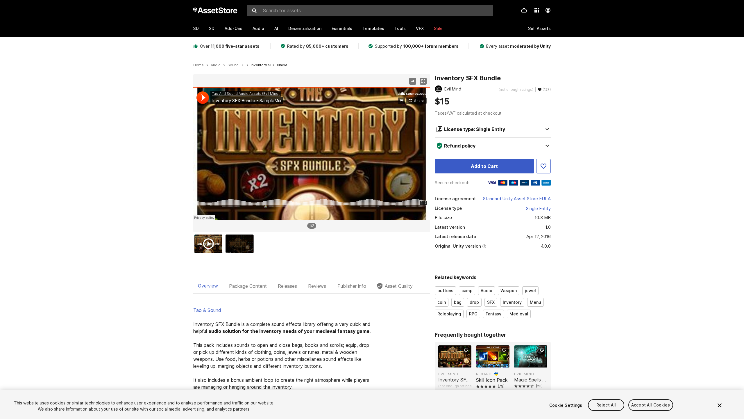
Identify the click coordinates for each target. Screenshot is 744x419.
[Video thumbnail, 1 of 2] (210, 244)
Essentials (342, 28)
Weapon (508, 290)
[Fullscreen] (423, 81)
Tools (400, 28)
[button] (524, 10)
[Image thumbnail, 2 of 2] (241, 244)
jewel (530, 290)
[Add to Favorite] (543, 166)
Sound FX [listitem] (236, 65)
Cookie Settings (565, 405)
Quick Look (458, 362)
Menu (535, 302)
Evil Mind (448, 374)
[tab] (208, 286)
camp (467, 290)
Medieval (518, 313)
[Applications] (536, 10)
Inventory (512, 302)
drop (474, 302)
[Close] (719, 405)
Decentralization (304, 28)
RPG (473, 313)
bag (458, 302)
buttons (445, 290)
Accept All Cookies (650, 405)
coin (441, 302)
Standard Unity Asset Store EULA (517, 198)
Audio (258, 28)
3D (196, 28)
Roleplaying (449, 313)
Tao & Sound (207, 310)
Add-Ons (233, 28)
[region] (311, 153)
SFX (491, 302)
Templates (373, 28)
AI (276, 28)
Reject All (606, 405)
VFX (420, 28)
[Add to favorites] (466, 350)
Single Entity (538, 208)
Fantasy (493, 313)
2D (211, 28)
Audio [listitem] (216, 65)
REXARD (484, 374)
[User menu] (548, 10)
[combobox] (370, 10)
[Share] (412, 81)
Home (198, 65)
